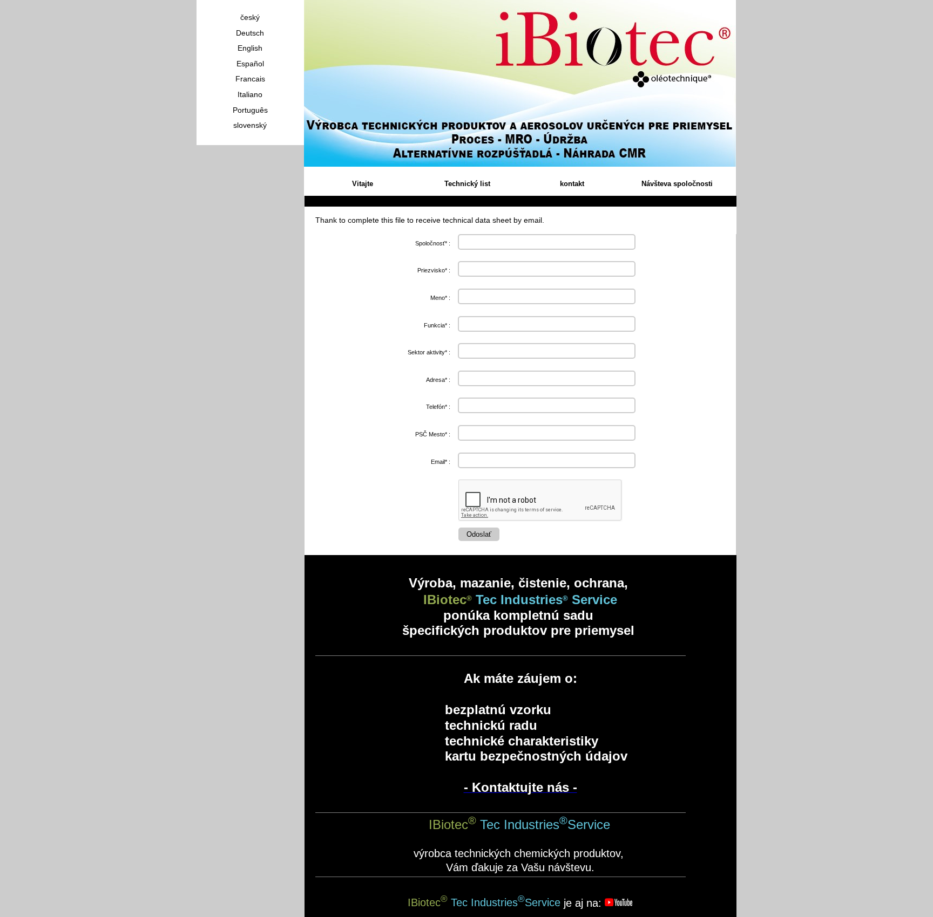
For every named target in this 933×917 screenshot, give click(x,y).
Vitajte (362, 184)
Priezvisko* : (433, 270)
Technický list (467, 184)
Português (250, 110)
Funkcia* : (437, 325)
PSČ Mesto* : (432, 434)
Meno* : (440, 298)
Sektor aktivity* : (429, 352)
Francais (250, 78)
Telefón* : (438, 406)
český (250, 17)
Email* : (440, 461)
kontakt (572, 184)
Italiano (250, 94)
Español (250, 63)
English (250, 48)
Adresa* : (438, 380)
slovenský (250, 125)
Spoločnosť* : (432, 243)
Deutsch (250, 33)
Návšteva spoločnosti (677, 184)
